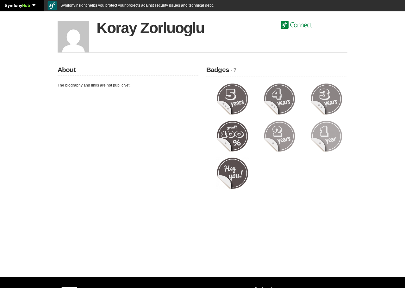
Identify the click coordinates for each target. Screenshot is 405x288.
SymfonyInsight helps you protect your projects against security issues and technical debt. (136, 5)
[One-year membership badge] (326, 136)
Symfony (17, 5)
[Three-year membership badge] (326, 99)
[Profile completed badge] (232, 136)
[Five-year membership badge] (232, 99)
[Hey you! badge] (232, 173)
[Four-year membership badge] (279, 99)
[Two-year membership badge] (279, 136)
